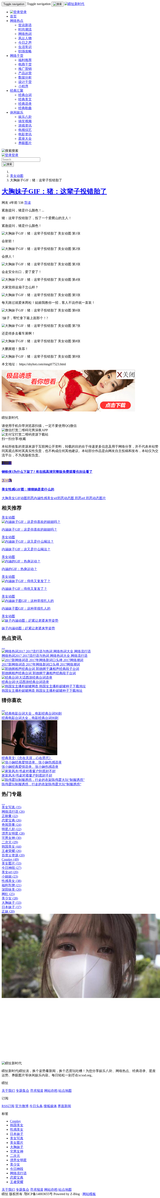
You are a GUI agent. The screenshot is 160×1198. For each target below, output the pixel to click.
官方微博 (22, 1106)
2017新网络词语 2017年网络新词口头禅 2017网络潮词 (41, 664)
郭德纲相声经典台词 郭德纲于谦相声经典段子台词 (39, 673)
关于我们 (8, 1090)
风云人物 (25, 38)
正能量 (10, 816)
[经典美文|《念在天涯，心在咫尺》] (29, 754)
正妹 (8, 911)
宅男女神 (11, 838)
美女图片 (11, 863)
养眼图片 (25, 143)
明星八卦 (11, 829)
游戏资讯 (25, 125)
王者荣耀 (11, 851)
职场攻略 (25, 51)
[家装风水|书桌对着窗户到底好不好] (29, 771)
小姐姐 (10, 876)
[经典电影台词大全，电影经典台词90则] (32, 713)
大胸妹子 (11, 902)
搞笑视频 (25, 121)
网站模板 (89, 1194)
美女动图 (16, 176)
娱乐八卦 (25, 117)
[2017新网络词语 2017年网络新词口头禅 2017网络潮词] (42, 660)
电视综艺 (25, 130)
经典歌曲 (25, 108)
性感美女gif (48, 498)
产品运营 (25, 73)
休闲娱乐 (16, 112)
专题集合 (22, 1090)
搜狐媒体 (50, 1106)
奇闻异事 (11, 824)
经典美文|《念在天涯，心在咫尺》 (27, 758)
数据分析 (25, 77)
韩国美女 (11, 846)
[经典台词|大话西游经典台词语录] (27, 677)
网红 (8, 894)
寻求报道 (36, 1090)
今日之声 (25, 42)
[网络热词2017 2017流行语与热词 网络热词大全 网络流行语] (46, 651)
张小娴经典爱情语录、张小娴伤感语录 (30, 766)
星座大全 (25, 138)
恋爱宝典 (11, 820)
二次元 (10, 842)
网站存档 (51, 1090)
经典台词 (25, 95)
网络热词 (25, 34)
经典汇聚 (16, 90)
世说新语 (25, 25)
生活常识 (25, 47)
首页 (13, 16)
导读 (27, 202)
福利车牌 (11, 885)
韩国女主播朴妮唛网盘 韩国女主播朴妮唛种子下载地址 (42, 690)
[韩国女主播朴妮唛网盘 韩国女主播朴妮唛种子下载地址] (44, 686)
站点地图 (65, 1090)
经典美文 (25, 99)
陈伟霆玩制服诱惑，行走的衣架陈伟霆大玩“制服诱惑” (41, 784)
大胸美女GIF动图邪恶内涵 (21, 498)
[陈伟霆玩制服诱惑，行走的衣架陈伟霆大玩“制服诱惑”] (43, 780)
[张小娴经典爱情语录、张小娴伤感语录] (32, 762)
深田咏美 (11, 889)
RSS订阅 (8, 1106)
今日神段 (11, 867)
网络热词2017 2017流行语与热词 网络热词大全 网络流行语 (45, 655)
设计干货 (25, 82)
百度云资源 (13, 855)
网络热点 (16, 20)
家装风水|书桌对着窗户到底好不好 (27, 775)
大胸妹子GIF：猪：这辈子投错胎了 (54, 191)
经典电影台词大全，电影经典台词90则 (30, 718)
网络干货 (16, 55)
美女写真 (11, 807)
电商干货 (25, 64)
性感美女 (11, 881)
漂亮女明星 (13, 833)
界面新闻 (64, 1106)
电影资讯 (25, 134)
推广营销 (25, 68)
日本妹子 (11, 907)
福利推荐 (25, 60)
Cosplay (10, 859)
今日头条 (36, 1106)
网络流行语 (13, 811)
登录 (23, 12)
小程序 (23, 86)
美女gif (10, 872)
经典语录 (25, 103)
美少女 (10, 898)
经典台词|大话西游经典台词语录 (25, 682)
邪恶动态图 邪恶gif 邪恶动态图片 (81, 498)
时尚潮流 (25, 29)
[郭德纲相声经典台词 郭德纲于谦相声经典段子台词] (40, 669)
